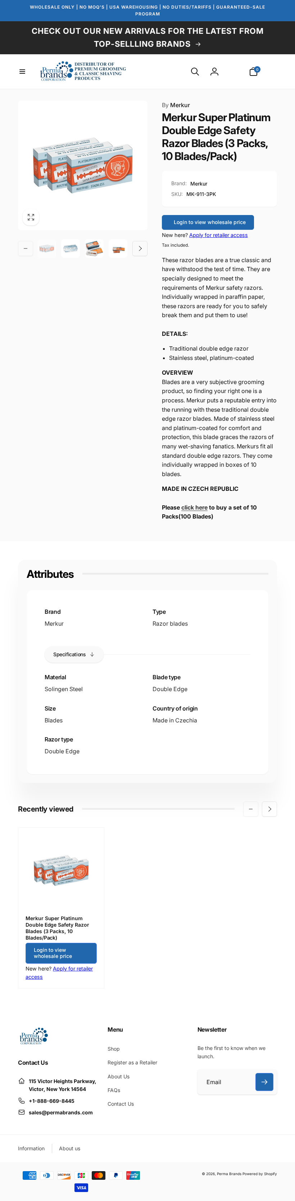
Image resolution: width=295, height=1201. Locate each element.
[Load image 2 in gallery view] (70, 248)
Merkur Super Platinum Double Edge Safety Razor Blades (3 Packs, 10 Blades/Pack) (57, 928)
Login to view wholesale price (210, 222)
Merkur (176, 105)
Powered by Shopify (259, 1174)
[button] (22, 71)
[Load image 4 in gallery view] (118, 248)
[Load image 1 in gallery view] (46, 248)
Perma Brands (229, 1174)
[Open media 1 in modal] (83, 165)
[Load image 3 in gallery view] (94, 248)
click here (194, 507)
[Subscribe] (264, 1082)
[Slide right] (140, 248)
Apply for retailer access (218, 235)
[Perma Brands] (33, 1043)
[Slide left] (25, 248)
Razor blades (170, 623)
